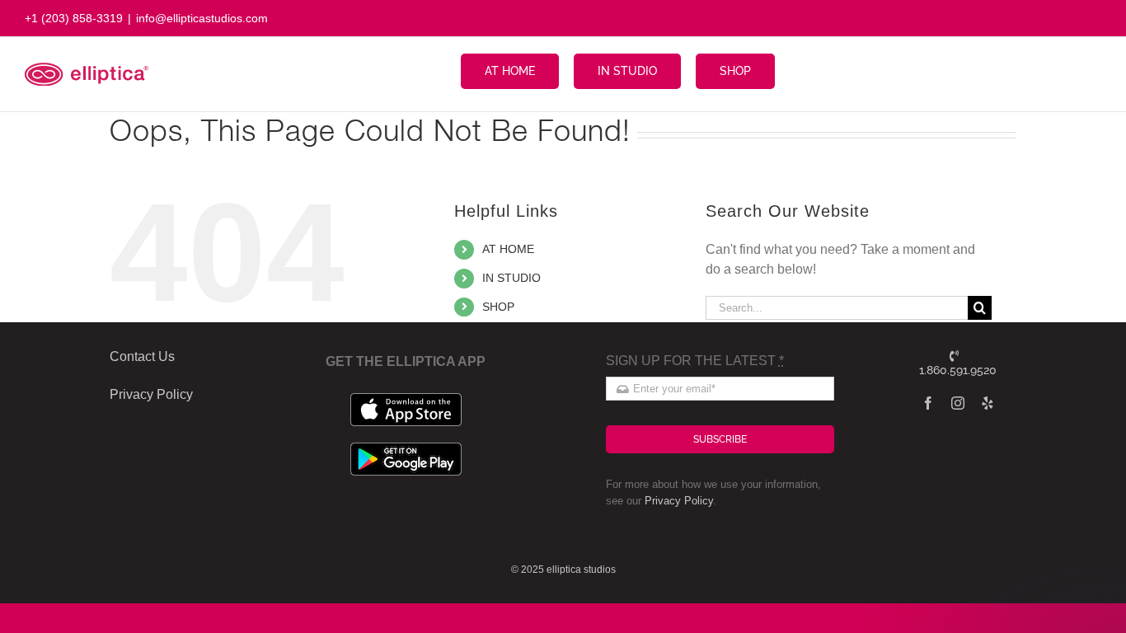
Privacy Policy (679, 501)
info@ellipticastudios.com (202, 18)
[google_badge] (406, 449)
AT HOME (508, 249)
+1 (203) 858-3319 (74, 18)
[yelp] (987, 403)
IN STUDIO (511, 277)
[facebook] (928, 403)
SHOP (498, 306)
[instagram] (957, 403)
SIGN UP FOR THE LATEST (695, 361)
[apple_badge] (406, 399)
